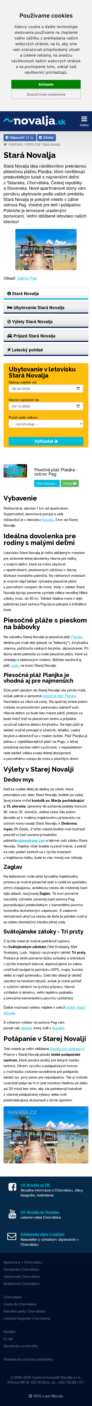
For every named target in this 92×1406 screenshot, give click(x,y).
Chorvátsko (12, 1296)
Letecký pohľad (27, 350)
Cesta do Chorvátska (20, 1303)
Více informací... (47, 483)
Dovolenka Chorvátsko (21, 1269)
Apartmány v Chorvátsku (23, 1262)
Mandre (58, 1027)
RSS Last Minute (48, 1396)
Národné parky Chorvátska (24, 1311)
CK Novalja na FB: (36, 1184)
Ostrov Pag (33, 144)
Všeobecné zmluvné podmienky (28, 1359)
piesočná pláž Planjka (59, 695)
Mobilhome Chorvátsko (21, 1283)
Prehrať (68, 483)
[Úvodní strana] (5, 143)
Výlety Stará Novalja (32, 321)
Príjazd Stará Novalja (33, 336)
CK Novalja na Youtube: (40, 1212)
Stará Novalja (51, 144)
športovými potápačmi (67, 1048)
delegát (26, 1027)
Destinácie (16, 144)
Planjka (76, 636)
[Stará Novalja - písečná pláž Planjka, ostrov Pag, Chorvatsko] (46, 248)
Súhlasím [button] (46, 84)
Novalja (47, 519)
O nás (8, 1338)
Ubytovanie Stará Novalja (38, 307)
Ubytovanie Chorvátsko (22, 1276)
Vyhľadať (44, 441)
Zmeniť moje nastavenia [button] (46, 94)
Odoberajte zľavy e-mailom (42, 1234)
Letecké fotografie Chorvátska (27, 1318)
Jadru (15, 665)
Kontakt (9, 1331)
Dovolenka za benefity (21, 1345)
